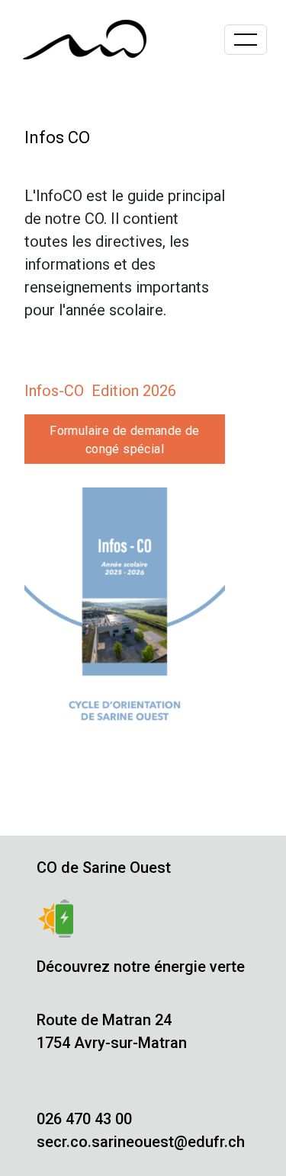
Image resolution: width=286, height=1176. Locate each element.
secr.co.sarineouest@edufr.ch (141, 1142)
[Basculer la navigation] (245, 39)
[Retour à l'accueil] (84, 39)
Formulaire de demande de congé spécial (125, 439)
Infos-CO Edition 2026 (100, 391)
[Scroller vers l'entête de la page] (267, 1124)
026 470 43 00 (84, 1119)
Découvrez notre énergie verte (141, 966)
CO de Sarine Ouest (104, 867)
